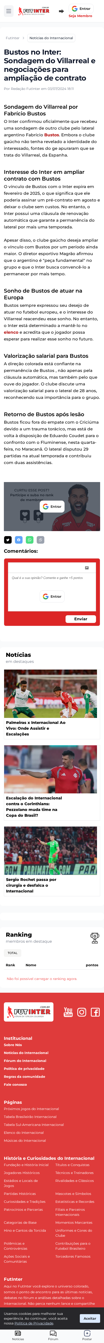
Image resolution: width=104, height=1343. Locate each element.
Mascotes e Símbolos (73, 1194)
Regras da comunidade (24, 1076)
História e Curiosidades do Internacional (49, 1158)
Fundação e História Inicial (26, 1165)
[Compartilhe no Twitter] (8, 540)
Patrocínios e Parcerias (23, 1209)
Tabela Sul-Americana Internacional (34, 1125)
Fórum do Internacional (25, 1061)
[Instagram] (82, 1012)
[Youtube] (68, 1012)
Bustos (51, 134)
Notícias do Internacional (26, 1053)
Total (12, 953)
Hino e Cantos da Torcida (25, 1230)
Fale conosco (15, 1084)
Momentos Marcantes (73, 1222)
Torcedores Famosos (72, 1256)
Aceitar (90, 1318)
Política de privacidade (24, 1069)
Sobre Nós (13, 1045)
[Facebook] (95, 1012)
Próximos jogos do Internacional (31, 1109)
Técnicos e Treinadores (74, 1173)
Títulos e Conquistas (72, 1165)
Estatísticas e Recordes (74, 1201)
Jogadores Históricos (22, 1173)
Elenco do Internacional (24, 1132)
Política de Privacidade (34, 1323)
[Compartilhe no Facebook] (19, 540)
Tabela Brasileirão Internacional (30, 1117)
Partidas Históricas (20, 1194)
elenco (11, 332)
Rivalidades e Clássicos (74, 1181)
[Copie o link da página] (41, 540)
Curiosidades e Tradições (24, 1201)
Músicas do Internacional (25, 1140)
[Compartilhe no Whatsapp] (30, 540)
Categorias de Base (20, 1222)
